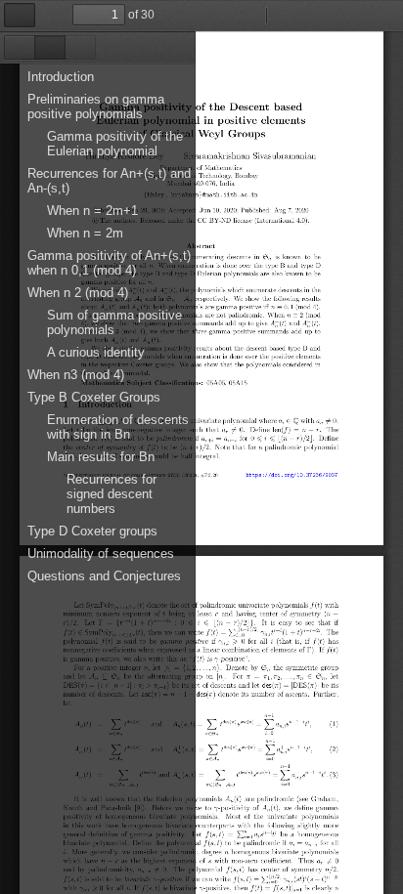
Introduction (60, 76)
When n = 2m (85, 233)
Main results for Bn (101, 456)
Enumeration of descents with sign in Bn (118, 427)
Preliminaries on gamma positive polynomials (95, 106)
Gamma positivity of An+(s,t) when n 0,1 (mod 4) (109, 262)
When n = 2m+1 (92, 210)
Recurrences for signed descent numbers (112, 494)
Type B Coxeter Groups (93, 397)
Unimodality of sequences (100, 553)
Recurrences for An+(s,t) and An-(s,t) (109, 180)
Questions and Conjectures (104, 576)
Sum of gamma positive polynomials (114, 322)
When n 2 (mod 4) (77, 292)
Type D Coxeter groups (92, 531)
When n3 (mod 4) (75, 374)
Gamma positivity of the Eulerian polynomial (115, 143)
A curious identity (96, 352)
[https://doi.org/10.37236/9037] (293, 474)
